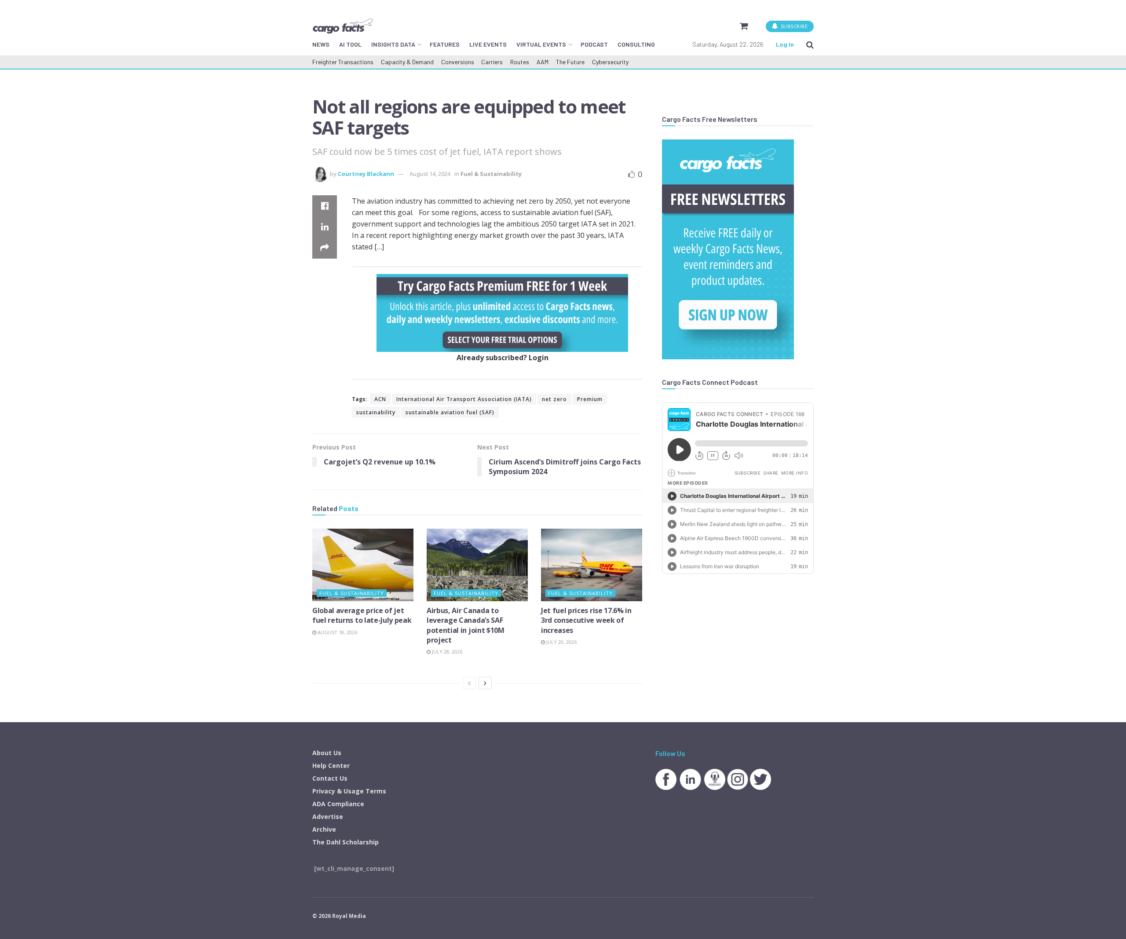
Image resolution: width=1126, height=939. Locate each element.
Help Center (331, 765)
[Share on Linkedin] (324, 226)
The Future (570, 62)
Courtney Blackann (366, 174)
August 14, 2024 (429, 174)
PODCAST (594, 44)
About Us (326, 753)
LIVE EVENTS (488, 44)
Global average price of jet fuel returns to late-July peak (361, 615)
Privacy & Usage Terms (349, 791)
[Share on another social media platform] (324, 248)
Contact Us (329, 778)
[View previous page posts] (469, 683)
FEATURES (445, 44)
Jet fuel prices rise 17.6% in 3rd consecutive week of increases (586, 620)
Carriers (492, 62)
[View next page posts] (485, 683)
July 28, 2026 (446, 651)
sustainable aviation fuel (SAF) (450, 412)
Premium (590, 399)
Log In (785, 44)
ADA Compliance (338, 804)
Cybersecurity (610, 62)
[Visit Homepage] (342, 26)
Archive (324, 829)
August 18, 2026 (336, 632)
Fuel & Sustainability (491, 174)
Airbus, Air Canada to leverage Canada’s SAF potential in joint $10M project (466, 625)
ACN (380, 399)
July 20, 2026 (561, 642)
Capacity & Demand (407, 62)
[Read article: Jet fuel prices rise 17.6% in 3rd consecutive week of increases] (591, 565)
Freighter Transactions (342, 62)
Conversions (457, 62)
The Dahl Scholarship (345, 842)
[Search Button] (810, 44)
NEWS (320, 44)
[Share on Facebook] (324, 205)
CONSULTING (636, 44)
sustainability (375, 412)
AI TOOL (350, 44)
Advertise (327, 816)
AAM (542, 62)
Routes (519, 62)
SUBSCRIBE (793, 26)
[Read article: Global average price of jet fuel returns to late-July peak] (362, 565)
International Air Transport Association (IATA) (464, 399)
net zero (554, 399)
